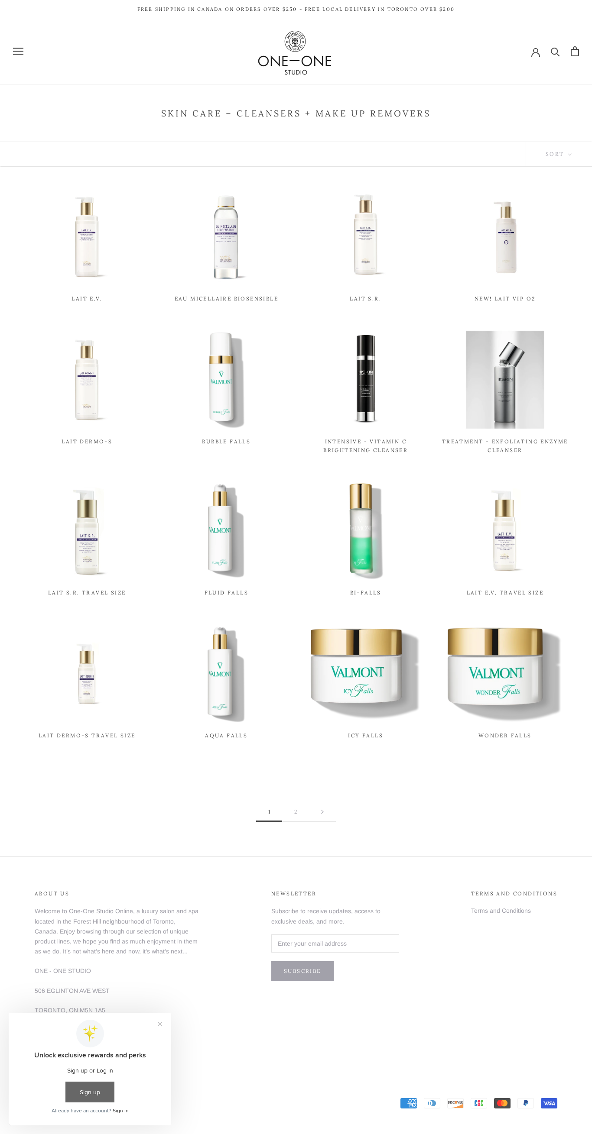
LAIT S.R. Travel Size (87, 592)
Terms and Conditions (501, 910)
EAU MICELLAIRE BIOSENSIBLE (226, 298)
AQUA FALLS (226, 735)
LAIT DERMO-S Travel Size (87, 735)
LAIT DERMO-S (87, 441)
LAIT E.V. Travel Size (505, 592)
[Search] (555, 51)
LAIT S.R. (365, 298)
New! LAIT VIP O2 (505, 298)
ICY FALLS (365, 735)
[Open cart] (575, 51)
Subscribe (302, 971)
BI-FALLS (365, 592)
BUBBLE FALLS (226, 441)
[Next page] (322, 812)
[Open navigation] (18, 51)
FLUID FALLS (226, 592)
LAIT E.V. (87, 298)
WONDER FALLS (505, 735)
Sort (556, 154)
